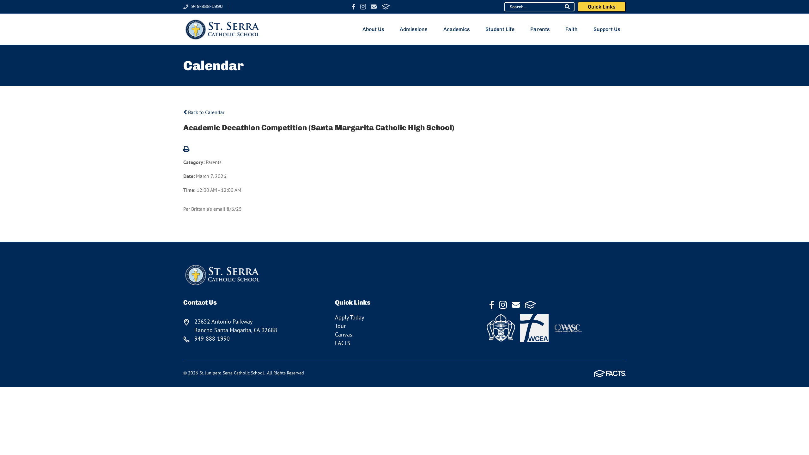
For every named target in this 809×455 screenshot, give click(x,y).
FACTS (386, 6)
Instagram (363, 6)
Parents (540, 29)
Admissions (414, 29)
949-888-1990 (207, 6)
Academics (456, 29)
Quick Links (602, 7)
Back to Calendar (205, 112)
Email (374, 6)
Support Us (606, 29)
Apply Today (349, 317)
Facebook (353, 6)
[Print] (186, 149)
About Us (373, 29)
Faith (571, 29)
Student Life (499, 29)
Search (567, 6)
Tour (340, 326)
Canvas (343, 334)
